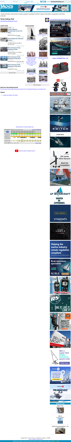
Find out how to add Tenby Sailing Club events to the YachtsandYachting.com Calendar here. (23, 89)
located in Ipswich (60, 427)
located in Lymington (60, 406)
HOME (2, 14)
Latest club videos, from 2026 (10, 95)
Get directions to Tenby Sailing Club (25, 127)
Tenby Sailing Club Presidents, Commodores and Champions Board (43, 58)
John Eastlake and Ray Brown (43, 67)
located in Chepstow (60, 416)
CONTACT (3, 16)
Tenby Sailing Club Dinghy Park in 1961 (43, 35)
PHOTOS (37, 14)
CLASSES (25, 14)
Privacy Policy (40, 439)
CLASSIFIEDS (55, 14)
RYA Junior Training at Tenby (43, 74)
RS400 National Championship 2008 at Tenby (31, 74)
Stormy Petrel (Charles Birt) (31, 40)
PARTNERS (48, 14)
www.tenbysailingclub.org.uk (8, 21)
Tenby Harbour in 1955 (31, 82)
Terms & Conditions (32, 439)
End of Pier (43, 50)
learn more (53, 441)
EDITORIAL (7, 14)
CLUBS (20, 14)
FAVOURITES (14, 14)
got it (58, 441)
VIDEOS (42, 14)
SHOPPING (62, 14)
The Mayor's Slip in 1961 (43, 81)
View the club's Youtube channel (27, 151)
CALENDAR (31, 14)
